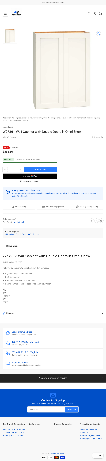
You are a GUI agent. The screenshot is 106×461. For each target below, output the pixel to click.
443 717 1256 (33, 234)
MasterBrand (8, 127)
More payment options (29, 181)
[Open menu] (5, 14)
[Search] (89, 14)
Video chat (9, 234)
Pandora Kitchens (57, 453)
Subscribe (71, 409)
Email (24, 234)
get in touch (19, 222)
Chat (18, 234)
